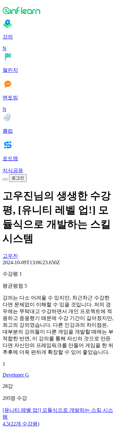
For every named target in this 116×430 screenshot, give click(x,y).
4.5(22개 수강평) (21, 423)
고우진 (10, 256)
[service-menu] (5, 179)
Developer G (16, 375)
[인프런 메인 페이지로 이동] (58, 10)
